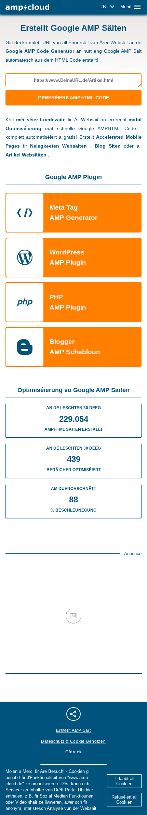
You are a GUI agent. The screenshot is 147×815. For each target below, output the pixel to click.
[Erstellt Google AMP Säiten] (27, 7)
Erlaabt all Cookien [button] (124, 781)
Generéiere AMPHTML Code (73, 97)
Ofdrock (73, 752)
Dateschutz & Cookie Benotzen (73, 741)
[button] (109, 7)
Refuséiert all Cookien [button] (124, 799)
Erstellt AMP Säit (73, 730)
